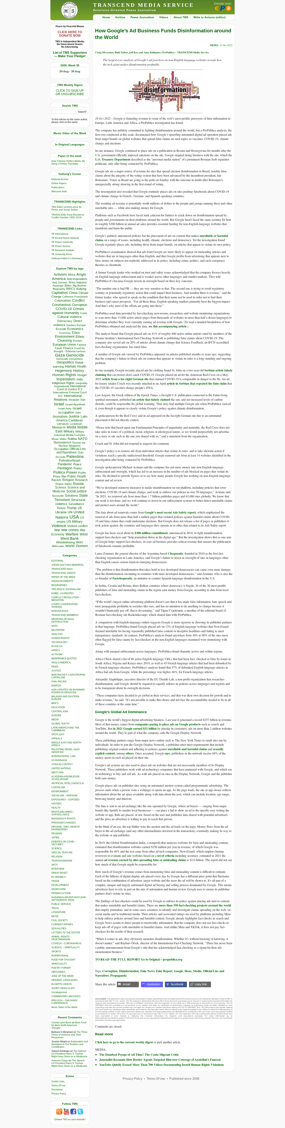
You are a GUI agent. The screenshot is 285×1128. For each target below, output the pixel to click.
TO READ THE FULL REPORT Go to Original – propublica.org (138, 959)
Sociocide (58, 495)
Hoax (188, 971)
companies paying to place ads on (156, 724)
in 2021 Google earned (128, 728)
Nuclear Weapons (69, 445)
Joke (78, 412)
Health (81, 366)
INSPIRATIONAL (60, 955)
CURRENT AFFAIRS (62, 924)
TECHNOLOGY (59, 642)
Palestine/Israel (69, 460)
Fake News (147, 971)
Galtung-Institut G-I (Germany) (67, 258)
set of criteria (165, 855)
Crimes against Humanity (68, 311)
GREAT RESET (59, 873)
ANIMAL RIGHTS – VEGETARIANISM (61, 938)
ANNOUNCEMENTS (62, 581)
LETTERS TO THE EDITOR (65, 932)
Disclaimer (57, 1089)
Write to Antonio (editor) (209, 17)
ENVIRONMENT (60, 791)
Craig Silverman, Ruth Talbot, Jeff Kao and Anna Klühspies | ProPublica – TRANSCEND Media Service (152, 52)
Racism (56, 480)
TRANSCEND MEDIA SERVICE (143, 5)
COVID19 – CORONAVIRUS (66, 943)
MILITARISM (57, 630)
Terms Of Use (58, 1085)
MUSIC (55, 916)
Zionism (82, 546)
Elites (76, 332)
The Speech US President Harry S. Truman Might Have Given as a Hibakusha (69, 1054)
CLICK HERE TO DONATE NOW (70, 33)
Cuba (83, 313)
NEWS (54, 666)
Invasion (74, 399)
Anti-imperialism (77, 278)
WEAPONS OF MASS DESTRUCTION (62, 620)
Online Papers (58, 183)
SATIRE (55, 837)
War (57, 530)
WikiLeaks (58, 546)
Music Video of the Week (64, 1007)
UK (80, 508)
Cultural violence (69, 317)
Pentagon (64, 468)
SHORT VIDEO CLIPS (63, 988)
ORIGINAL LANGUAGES (64, 980)
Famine (81, 344)
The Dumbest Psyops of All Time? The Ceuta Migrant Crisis (139, 1054)
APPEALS (56, 738)
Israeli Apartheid (75, 404)
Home (106, 17)
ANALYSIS (57, 634)
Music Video (59, 439)
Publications (57, 187)
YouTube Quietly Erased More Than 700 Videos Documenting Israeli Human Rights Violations (161, 1064)
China (73, 293)
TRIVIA (55, 908)
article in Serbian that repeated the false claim (197, 383)
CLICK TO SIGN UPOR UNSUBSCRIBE (70, 92)
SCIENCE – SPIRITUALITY (65, 947)
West (84, 534)
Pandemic (65, 464)
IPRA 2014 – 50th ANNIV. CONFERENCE (64, 1002)
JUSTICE (56, 670)
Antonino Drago (59, 1060)
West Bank (69, 538)
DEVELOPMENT (60, 885)
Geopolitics (65, 362)
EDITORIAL (57, 560)
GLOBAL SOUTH (60, 723)
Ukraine (60, 512)
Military (69, 431)
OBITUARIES (58, 972)
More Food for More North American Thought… (68, 1025)
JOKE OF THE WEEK (62, 976)
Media (71, 427)
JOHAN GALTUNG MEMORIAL (67, 565)
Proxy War (59, 476)
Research (81, 480)
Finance (68, 348)
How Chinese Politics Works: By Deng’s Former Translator (68, 162)
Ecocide (61, 329)
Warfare (72, 534)
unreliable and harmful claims (187, 749)
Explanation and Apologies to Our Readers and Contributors (69, 1044)
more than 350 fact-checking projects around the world (195, 905)
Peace (77, 464)
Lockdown (76, 423)
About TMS (181, 17)
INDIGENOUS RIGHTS (63, 818)
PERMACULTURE (61, 893)
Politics (59, 472)
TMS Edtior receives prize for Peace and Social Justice (66, 208)
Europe (77, 340)
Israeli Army (65, 408)
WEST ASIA (57, 772)
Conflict (78, 300)
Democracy (64, 321)
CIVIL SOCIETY (59, 920)
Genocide (75, 355)
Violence (59, 526)
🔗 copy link (198, 984)
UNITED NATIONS (61, 768)
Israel (59, 404)
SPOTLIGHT (57, 734)
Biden (68, 285)
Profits (82, 472)
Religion (68, 480)
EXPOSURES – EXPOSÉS (65, 799)
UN (70, 512)
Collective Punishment (75, 296)
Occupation (61, 449)
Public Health (76, 476)
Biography (59, 288)
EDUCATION (58, 707)
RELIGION (56, 856)
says (167, 753)
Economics (75, 329)
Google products (189, 724)
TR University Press (61, 254)
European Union (64, 344)
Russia (78, 484)
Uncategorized (59, 992)
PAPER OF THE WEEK (63, 577)
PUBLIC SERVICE (61, 904)
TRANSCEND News (62, 569)
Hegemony (63, 371)
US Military (74, 521)
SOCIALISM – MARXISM (64, 795)
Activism (60, 274)
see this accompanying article (168, 326)
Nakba (72, 438)
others (130, 753)
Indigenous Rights (63, 383)
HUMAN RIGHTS (60, 638)
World (69, 546)
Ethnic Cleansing (71, 338)
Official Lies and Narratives (71, 450)
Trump (72, 508)
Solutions (71, 495)
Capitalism (60, 293)
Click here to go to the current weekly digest (124, 1042)
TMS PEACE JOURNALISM (65, 589)
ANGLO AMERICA (61, 662)
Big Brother (79, 285)
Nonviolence (62, 442)
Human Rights (64, 375)
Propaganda (118, 975)
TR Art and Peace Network (65, 238)
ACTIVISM (56, 654)
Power (71, 472)
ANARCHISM (58, 889)
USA (74, 517)
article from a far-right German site (125, 379)
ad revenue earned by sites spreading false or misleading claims (145, 860)
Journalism (59, 416)
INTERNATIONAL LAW (63, 756)
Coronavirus (61, 305)
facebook (177, 984)
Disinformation (129, 971)
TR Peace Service (60, 246)
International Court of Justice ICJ (71, 388)
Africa (71, 274)
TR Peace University (62, 242)
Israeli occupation (70, 410)
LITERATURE (58, 912)
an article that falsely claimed (151, 399)
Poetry (77, 468)
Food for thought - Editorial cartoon (70, 350)
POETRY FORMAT (61, 968)
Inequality (81, 383)
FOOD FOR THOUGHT (63, 959)
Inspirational (61, 386)
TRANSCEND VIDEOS (63, 573)
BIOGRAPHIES (59, 585)
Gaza (60, 355)
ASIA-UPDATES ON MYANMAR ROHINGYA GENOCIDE (68, 691)
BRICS (70, 288)
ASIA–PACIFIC (59, 681)
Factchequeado (122, 578)
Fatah (58, 348)
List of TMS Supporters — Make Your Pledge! (70, 54)
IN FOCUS (56, 646)
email (126, 984)
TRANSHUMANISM (61, 860)
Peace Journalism (142, 17)
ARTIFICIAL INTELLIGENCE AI (67, 783)
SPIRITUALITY (59, 963)
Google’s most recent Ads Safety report (170, 512)
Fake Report (164, 971)
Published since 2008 (184, 1078)
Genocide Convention (69, 358)
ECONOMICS (58, 877)
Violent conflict (77, 526)
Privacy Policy (58, 1093)
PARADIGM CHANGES (63, 822)
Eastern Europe (76, 325)
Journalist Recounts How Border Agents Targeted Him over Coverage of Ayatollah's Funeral (159, 1059)
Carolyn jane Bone (61, 1022)
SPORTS (56, 951)
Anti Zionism (59, 282)
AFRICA (55, 650)
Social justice (76, 491)
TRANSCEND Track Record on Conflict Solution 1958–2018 (67, 216)
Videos (163, 17)
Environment (64, 336)
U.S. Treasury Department (112, 159)
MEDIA (55, 719)
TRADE (55, 881)
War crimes (70, 530)
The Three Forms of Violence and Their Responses (69, 1035)
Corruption (79, 305)
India (80, 379)
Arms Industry (78, 282)
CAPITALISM (58, 787)
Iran (82, 399)
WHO (79, 542)
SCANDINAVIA (59, 760)
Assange (58, 285)
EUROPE (56, 715)
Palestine (75, 456)
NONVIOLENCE (59, 611)
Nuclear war (79, 442)
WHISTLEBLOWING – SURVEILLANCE (62, 813)
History (78, 371)
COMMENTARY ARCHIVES (65, 996)
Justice (74, 416)
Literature (63, 423)
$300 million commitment (151, 533)
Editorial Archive (59, 179)
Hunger (82, 375)
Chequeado (175, 553)
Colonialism (62, 300)
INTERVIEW (57, 868)
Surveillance (76, 504)
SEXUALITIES (58, 928)
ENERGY (56, 685)
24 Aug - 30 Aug (70, 71)
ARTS (54, 864)
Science (60, 487)
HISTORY (56, 803)
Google (178, 971)
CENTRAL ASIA (59, 711)
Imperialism (65, 379)
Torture (61, 508)
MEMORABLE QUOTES (64, 658)
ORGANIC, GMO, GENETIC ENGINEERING (65, 828)
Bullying (81, 288)
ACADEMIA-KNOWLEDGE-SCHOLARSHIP (65, 778)
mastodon (153, 984)
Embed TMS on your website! (69, 1119)
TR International (59, 234)
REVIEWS (56, 833)
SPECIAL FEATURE (62, 852)
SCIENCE (56, 848)
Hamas (70, 366)
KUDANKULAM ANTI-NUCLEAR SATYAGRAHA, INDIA (68, 898)
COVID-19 (64, 309)
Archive (120, 17)
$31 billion (150, 728)
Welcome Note (59, 191)
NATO (82, 439)
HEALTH (55, 807)
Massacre (59, 427)
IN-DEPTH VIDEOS (61, 984)
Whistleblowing (65, 542)
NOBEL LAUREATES (62, 593)
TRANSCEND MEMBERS (65, 615)
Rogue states (63, 483)
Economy (65, 332)
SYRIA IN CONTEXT (62, 764)
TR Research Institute (62, 250)
